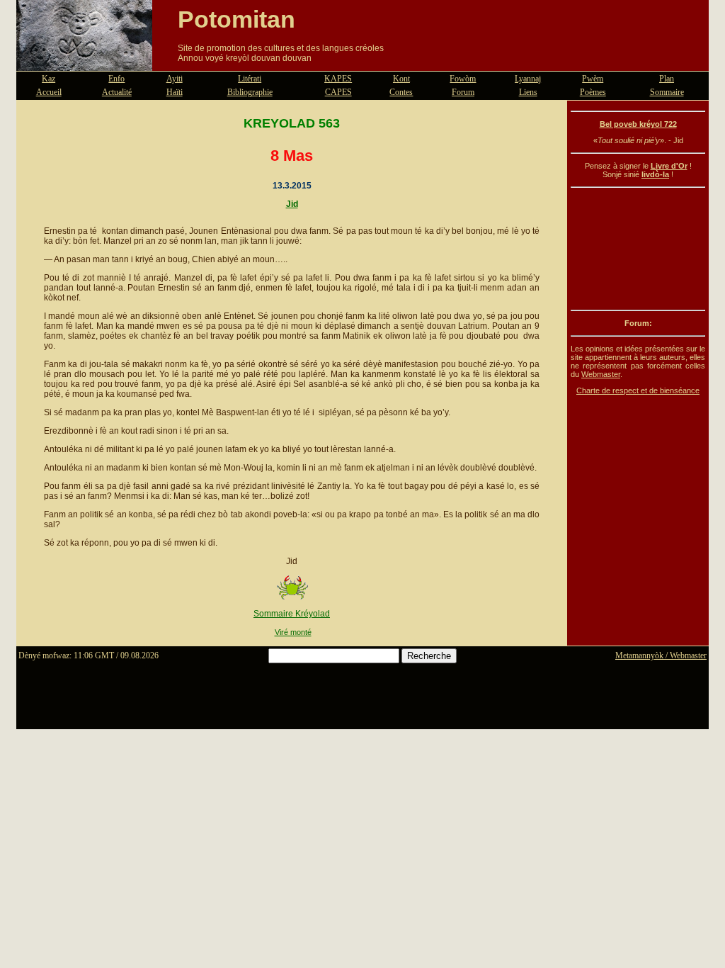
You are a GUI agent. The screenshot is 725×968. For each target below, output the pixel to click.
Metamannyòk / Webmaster (661, 655)
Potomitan (236, 19)
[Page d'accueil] (84, 62)
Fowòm (463, 79)
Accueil (49, 92)
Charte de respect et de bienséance (638, 390)
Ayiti (174, 79)
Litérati (249, 79)
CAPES (338, 92)
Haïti (174, 92)
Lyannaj (528, 79)
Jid (292, 204)
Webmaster (600, 374)
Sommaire (667, 92)
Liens (528, 92)
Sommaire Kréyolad (291, 614)
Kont (401, 79)
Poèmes (593, 92)
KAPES (338, 79)
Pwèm (592, 79)
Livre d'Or (669, 166)
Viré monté (293, 632)
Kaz (48, 79)
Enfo (116, 79)
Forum (463, 92)
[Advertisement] (638, 249)
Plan (666, 79)
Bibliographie (250, 92)
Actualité (117, 92)
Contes (401, 92)
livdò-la (655, 174)
